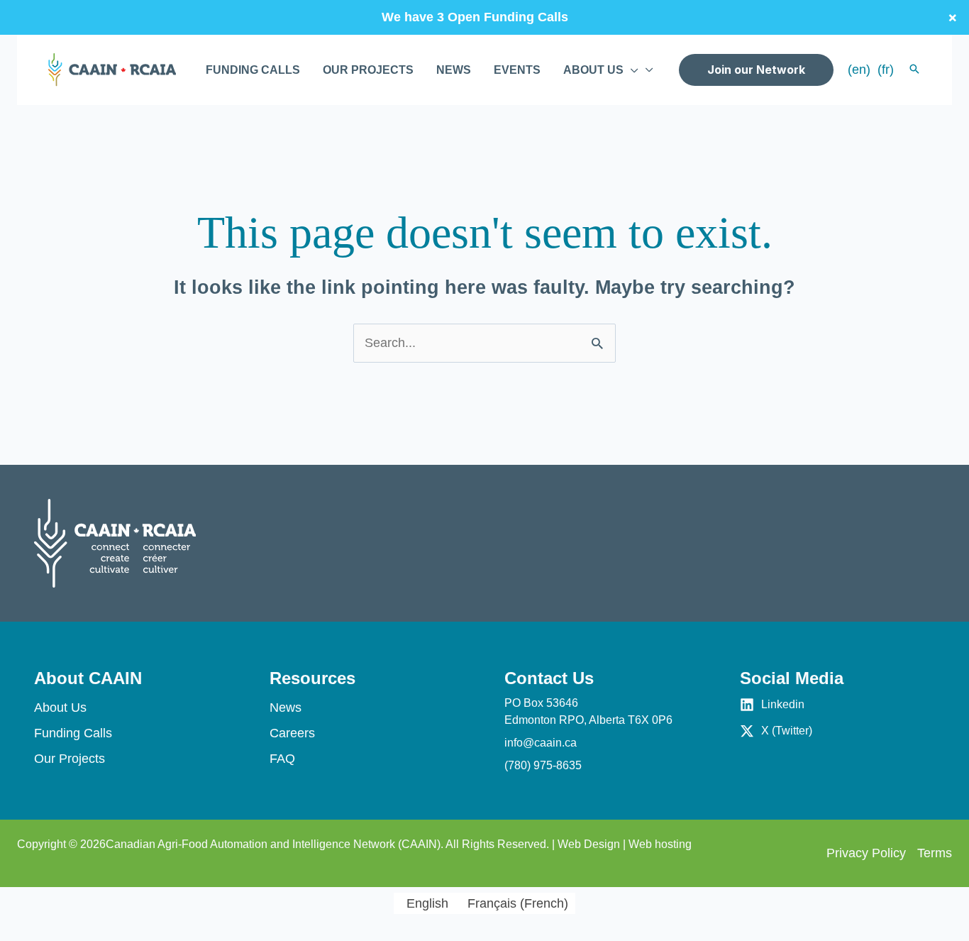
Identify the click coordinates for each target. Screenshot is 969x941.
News (285, 707)
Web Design (589, 844)
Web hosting (660, 844)
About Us (60, 707)
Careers (292, 733)
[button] (631, 70)
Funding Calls (73, 733)
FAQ (282, 759)
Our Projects (69, 759)
